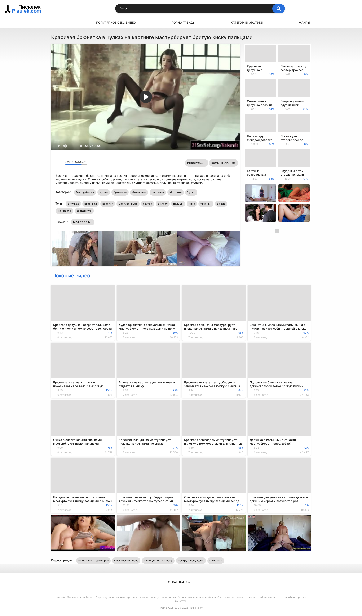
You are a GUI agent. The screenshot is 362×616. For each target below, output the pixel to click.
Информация (196, 162)
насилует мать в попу (158, 560)
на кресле (64, 210)
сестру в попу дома (191, 560)
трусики (205, 203)
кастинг (107, 203)
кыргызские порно (126, 560)
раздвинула (84, 210)
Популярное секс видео (116, 22)
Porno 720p (167, 607)
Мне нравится (55, 163)
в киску (163, 203)
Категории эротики (247, 22)
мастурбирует (128, 203)
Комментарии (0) (223, 162)
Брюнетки (120, 192)
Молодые (175, 192)
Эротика (56, 22)
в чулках (73, 203)
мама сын (215, 560)
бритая (147, 203)
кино (192, 203)
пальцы (178, 203)
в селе (221, 203)
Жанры (304, 22)
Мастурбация (85, 192)
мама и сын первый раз (93, 560)
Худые (104, 192)
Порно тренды (183, 22)
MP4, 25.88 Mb (82, 222)
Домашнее (139, 192)
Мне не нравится (61, 163)
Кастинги (158, 192)
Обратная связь (181, 582)
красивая (90, 203)
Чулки (191, 192)
